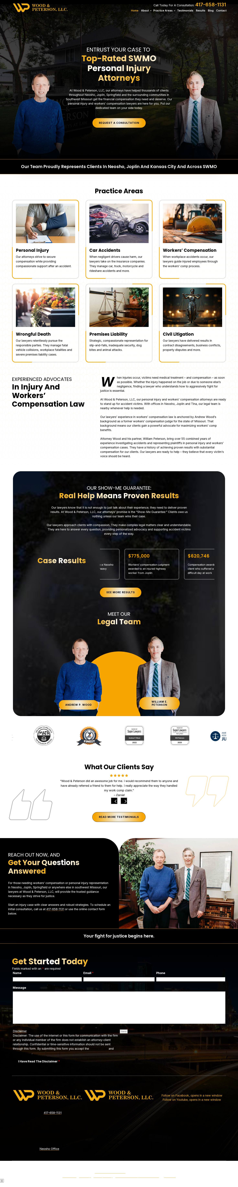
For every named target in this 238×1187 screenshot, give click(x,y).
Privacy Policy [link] (103, 1176)
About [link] (145, 10)
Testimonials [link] (185, 10)
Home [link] (134, 10)
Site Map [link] (85, 1176)
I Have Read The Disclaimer (39, 1061)
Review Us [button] (190, 1091)
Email (88, 973)
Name (17, 973)
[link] (40, 7)
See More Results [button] (120, 592)
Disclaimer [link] (69, 1176)
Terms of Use (99, 1048)
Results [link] (200, 10)
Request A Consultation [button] (119, 122)
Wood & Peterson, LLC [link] (110, 1171)
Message (19, 987)
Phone (160, 973)
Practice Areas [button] (163, 10)
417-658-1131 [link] (210, 4)
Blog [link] (211, 10)
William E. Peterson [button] (160, 703)
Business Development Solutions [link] (137, 1176)
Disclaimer (20, 1031)
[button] (114, 801)
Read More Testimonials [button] (119, 817)
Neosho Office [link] (49, 1148)
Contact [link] (221, 10)
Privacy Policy (22, 1053)
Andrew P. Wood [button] (78, 704)
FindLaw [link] (170, 1176)
